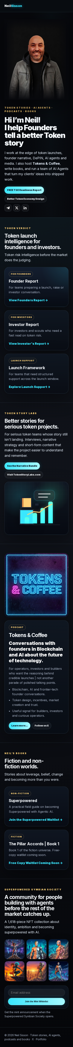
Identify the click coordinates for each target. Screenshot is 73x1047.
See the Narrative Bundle (22, 465)
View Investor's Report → (29, 343)
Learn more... (19, 725)
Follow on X (42, 725)
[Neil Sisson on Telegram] (8, 207)
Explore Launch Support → (29, 387)
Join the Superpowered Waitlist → (36, 820)
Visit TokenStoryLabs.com (23, 474)
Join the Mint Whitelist (36, 1001)
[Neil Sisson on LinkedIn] (25, 207)
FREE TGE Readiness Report (24, 190)
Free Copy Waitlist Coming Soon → (36, 863)
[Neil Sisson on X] (16, 207)
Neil (13, 6)
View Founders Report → (28, 300)
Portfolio (41, 1039)
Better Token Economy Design (25, 198)
